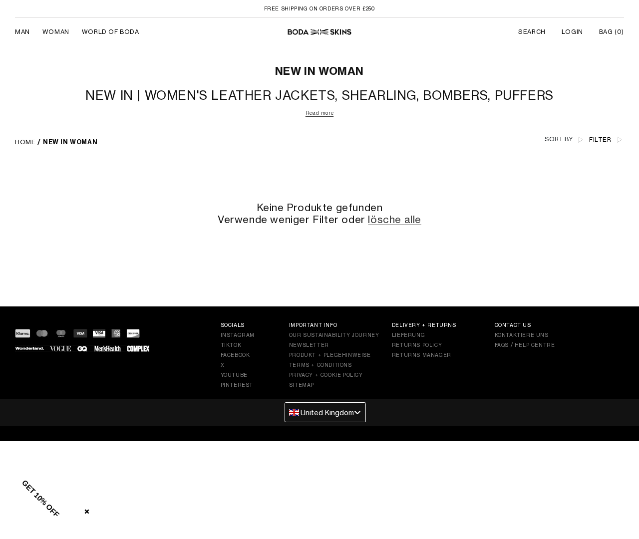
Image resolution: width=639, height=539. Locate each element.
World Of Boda (110, 31)
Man (22, 31)
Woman (55, 31)
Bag (611, 31)
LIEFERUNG (408, 335)
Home (25, 142)
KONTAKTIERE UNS (522, 335)
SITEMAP (301, 385)
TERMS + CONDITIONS (320, 365)
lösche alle (394, 220)
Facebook (235, 355)
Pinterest (237, 385)
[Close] (85, 510)
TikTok (231, 345)
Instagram (238, 335)
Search (532, 31)
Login (572, 31)
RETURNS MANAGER (421, 355)
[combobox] (325, 412)
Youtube (234, 375)
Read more (319, 113)
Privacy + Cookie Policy (326, 375)
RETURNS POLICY (417, 345)
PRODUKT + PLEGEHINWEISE (330, 355)
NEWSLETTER (309, 345)
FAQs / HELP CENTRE (525, 345)
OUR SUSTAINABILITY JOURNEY (334, 335)
